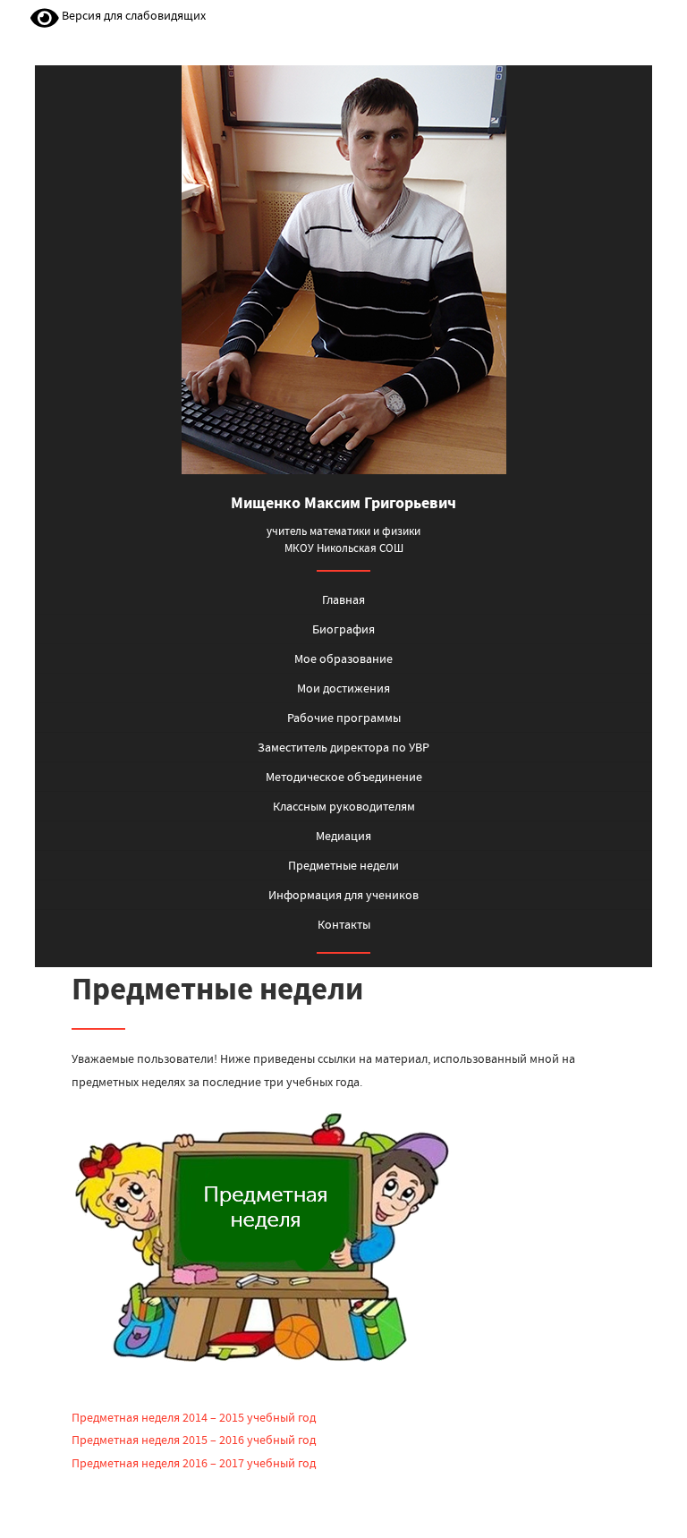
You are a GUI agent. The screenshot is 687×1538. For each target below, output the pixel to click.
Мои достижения (343, 688)
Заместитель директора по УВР (343, 747)
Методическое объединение (344, 777)
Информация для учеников (343, 895)
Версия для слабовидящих (132, 15)
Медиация (343, 836)
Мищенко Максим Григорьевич (343, 503)
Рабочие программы (344, 718)
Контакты (344, 924)
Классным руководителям (344, 806)
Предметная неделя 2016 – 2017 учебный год (194, 1463)
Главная (343, 599)
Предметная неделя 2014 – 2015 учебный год (194, 1417)
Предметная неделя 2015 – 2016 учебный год (194, 1440)
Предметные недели (343, 865)
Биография (343, 629)
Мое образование (343, 658)
